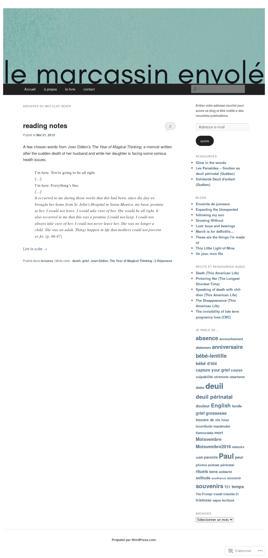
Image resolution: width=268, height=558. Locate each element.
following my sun (210, 214)
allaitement (203, 347)
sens (213, 471)
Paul (226, 456)
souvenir (234, 478)
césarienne (237, 377)
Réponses (163, 260)
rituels (202, 471)
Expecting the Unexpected (217, 209)
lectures (47, 260)
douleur (203, 406)
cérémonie (221, 377)
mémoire (238, 447)
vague (217, 500)
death (76, 260)
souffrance (218, 478)
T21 (227, 486)
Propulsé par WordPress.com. (134, 539)
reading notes (45, 125)
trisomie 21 (231, 494)
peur (239, 457)
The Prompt (204, 494)
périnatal (227, 465)
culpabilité (204, 376)
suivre (204, 141)
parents (211, 457)
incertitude (204, 426)
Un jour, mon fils (209, 253)
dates (200, 387)
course (237, 370)
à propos (50, 89)
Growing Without (209, 220)
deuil (214, 385)
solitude (203, 478)
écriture (228, 500)
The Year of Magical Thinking (131, 260)
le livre (70, 89)
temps (238, 486)
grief (85, 260)
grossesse (216, 413)
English (221, 405)
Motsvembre (208, 439)
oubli (199, 457)
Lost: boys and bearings (215, 225)
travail (218, 494)
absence (207, 338)
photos (201, 465)
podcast (213, 465)
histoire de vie (208, 419)
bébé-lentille (211, 355)
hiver (225, 420)
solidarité (225, 472)
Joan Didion (99, 260)
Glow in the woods (211, 162)
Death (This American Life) (217, 272)
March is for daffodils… (215, 231)
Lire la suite (35, 248)
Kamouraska (204, 433)
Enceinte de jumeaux (213, 203)
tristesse (203, 500)
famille (237, 406)
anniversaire (227, 346)
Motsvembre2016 (213, 446)
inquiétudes (222, 426)
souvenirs (209, 486)
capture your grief (213, 370)
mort (218, 432)
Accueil (30, 89)
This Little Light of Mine (215, 248)
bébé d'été (206, 363)
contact (89, 89)
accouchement (231, 338)
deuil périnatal (214, 396)
